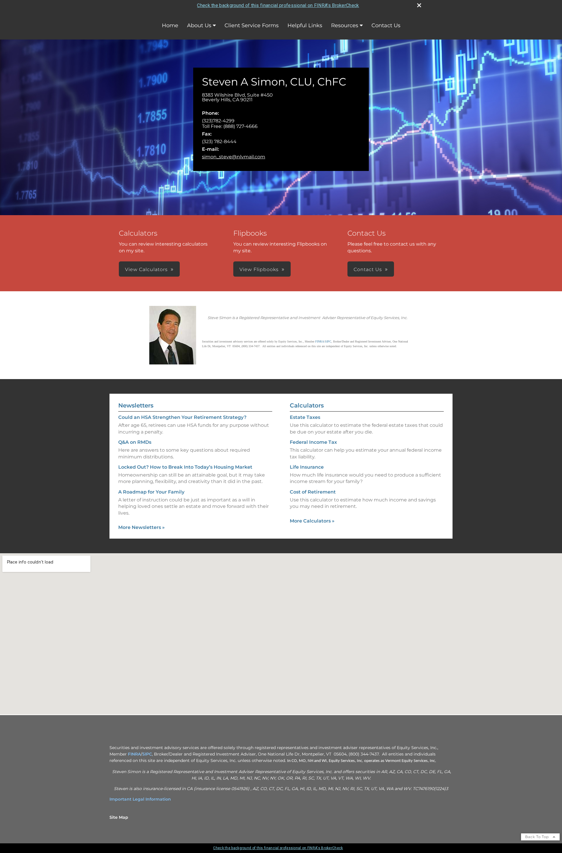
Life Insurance (307, 467)
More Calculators (312, 521)
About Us (199, 25)
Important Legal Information (140, 799)
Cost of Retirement (313, 492)
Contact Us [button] (368, 269)
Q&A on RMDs (134, 442)
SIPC (147, 754)
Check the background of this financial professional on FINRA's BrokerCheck (278, 5)
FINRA (134, 754)
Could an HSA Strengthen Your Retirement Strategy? (182, 417)
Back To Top (537, 837)
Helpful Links (304, 25)
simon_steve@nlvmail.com (233, 157)
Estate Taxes (305, 417)
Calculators (307, 405)
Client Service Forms (252, 25)
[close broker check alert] (419, 5)
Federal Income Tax (313, 442)
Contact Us (385, 25)
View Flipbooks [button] (259, 269)
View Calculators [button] (146, 269)
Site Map (118, 817)
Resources (344, 25)
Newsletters (135, 405)
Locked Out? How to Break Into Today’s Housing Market (185, 467)
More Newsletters (141, 527)
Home (170, 25)
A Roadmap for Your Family (151, 492)
